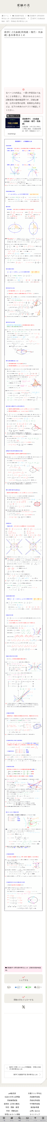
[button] (38, 987)
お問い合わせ (35, 1111)
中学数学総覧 (35, 1104)
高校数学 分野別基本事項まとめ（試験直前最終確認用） (23, 969)
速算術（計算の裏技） (12, 1104)
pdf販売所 (12, 1093)
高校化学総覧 (35, 1100)
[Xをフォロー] (23, 1007)
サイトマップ (35, 1114)
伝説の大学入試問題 (12, 1097)
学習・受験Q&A (12, 1111)
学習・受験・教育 (12, 1107)
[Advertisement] (23, 61)
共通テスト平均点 (35, 1093)
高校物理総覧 (12, 1100)
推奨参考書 (35, 1107)
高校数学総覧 (35, 1097)
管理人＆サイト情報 (12, 1114)
